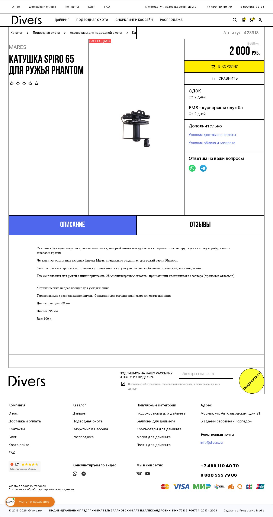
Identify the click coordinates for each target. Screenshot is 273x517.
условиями (154, 384)
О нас (16, 6)
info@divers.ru (211, 442)
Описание (72, 225)
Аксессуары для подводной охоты (96, 32)
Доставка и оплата (42, 6)
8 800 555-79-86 (252, 6)
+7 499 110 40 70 (219, 465)
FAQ (107, 6)
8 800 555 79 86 (218, 475)
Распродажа (171, 20)
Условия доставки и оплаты (212, 135)
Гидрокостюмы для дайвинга (161, 413)
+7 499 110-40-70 (219, 6)
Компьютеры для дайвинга (159, 429)
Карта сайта (19, 445)
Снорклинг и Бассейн (134, 20)
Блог (91, 6)
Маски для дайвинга (153, 437)
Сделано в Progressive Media (244, 510)
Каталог (17, 32)
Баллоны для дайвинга (155, 421)
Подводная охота (92, 20)
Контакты (72, 6)
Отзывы (200, 225)
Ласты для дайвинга (153, 445)
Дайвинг (61, 20)
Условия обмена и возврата (212, 143)
